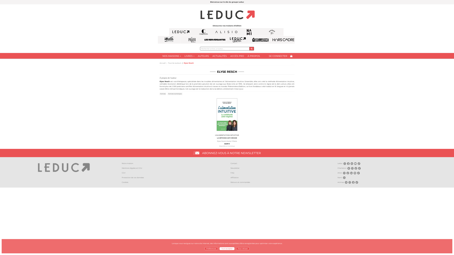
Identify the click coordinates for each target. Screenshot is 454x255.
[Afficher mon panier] (291, 56)
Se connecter (278, 56)
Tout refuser (243, 249)
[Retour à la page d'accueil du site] (227, 15)
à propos (254, 56)
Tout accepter (227, 249)
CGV (123, 173)
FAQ (232, 173)
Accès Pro (237, 56)
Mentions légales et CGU (132, 168)
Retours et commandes (240, 182)
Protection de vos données (133, 177)
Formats (163, 94)
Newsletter (235, 168)
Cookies (125, 182)
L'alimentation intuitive (227, 135)
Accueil (163, 63)
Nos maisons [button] (171, 56)
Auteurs (203, 56)
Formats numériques (175, 94)
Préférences (211, 249)
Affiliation (235, 177)
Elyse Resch (221, 141)
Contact (234, 163)
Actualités (219, 56)
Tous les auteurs (174, 63)
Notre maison (127, 163)
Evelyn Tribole (232, 141)
